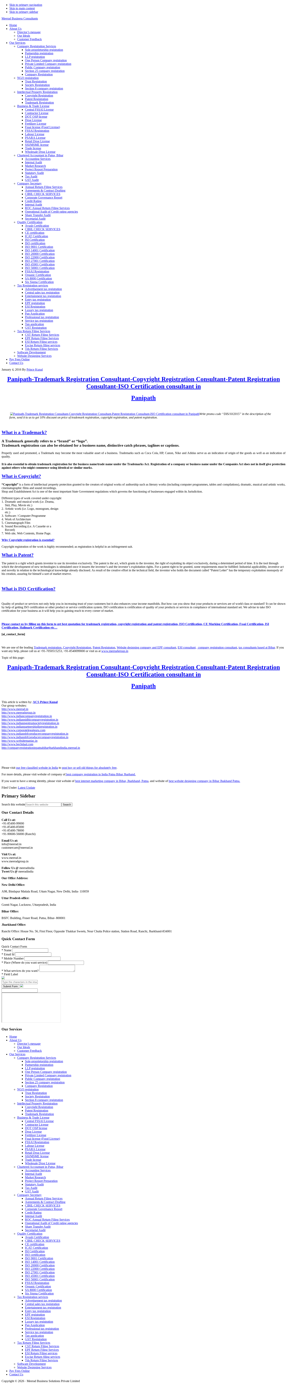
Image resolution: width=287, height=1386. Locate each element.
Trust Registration (36, 1093)
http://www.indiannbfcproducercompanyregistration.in (35, 733)
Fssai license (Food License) (42, 1138)
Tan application (34, 1335)
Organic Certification (38, 1286)
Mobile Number (13, 958)
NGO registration (28, 1089)
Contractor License (36, 1124)
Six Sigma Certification (39, 1293)
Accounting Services (38, 1170)
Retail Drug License (37, 1152)
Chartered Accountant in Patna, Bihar (40, 1166)
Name (7, 950)
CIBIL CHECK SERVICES (42, 1205)
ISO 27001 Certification (40, 1272)
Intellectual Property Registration (37, 1103)
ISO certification (35, 1254)
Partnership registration (39, 1064)
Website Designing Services (34, 1367)
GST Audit (32, 1191)
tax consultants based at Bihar (257, 647)
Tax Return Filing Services (33, 1342)
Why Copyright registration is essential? (28, 540)
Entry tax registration (38, 1311)
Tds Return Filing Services (41, 1360)
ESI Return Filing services (41, 1353)
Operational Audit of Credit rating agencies (51, 1223)
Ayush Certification (37, 1237)
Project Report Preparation (41, 1181)
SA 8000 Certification (38, 1290)
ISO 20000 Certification (40, 1265)
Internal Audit (33, 1173)
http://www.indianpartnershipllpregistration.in (29, 726)
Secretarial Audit (35, 1230)
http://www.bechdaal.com (17, 744)
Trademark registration (48, 647)
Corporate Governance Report (43, 1209)
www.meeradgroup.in (114, 651)
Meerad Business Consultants (20, 18)
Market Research (35, 1177)
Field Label (10, 974)
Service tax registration (39, 1332)
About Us (15, 1040)
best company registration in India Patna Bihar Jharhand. (100, 774)
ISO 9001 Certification (39, 1258)
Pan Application (35, 1325)
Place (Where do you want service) (25, 962)
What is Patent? (18, 554)
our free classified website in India (37, 767)
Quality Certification (29, 1233)
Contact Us (16, 1374)
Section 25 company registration (45, 1082)
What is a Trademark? (24, 432)
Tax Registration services (32, 1297)
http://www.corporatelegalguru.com (23, 730)
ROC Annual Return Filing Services (47, 1219)
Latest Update (26, 787)
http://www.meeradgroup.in (19, 712)
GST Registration (36, 1339)
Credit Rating (33, 1212)
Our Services (17, 1054)
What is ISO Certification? (28, 588)
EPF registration (35, 1314)
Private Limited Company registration (48, 1075)
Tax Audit (31, 1188)
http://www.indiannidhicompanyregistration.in (30, 719)
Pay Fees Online (19, 1371)
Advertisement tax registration (43, 1300)
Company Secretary (29, 1195)
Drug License (33, 1131)
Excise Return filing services (42, 1356)
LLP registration (35, 1068)
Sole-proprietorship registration (44, 1061)
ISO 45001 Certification (40, 1276)
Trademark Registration (39, 1114)
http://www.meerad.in (15, 709)
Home (13, 1036)
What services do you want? (20, 970)
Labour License (34, 1145)
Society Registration (37, 1096)
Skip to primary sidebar (23, 11)
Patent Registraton (104, 647)
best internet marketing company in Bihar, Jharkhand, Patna (111, 781)
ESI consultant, (187, 647)
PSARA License (35, 1149)
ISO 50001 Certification (40, 1279)
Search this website (13, 804)
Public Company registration (42, 1078)
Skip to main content (22, 8)
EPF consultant (166, 647)
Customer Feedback (29, 1050)
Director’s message (29, 1043)
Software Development (31, 1363)
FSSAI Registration (37, 1142)
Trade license (33, 1159)
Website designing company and (137, 647)
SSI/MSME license (37, 1156)
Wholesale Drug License (40, 1163)
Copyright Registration (76, 647)
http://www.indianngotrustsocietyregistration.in (30, 723)
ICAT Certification (36, 1247)
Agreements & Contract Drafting (45, 1202)
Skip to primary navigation (25, 4)
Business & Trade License (33, 1117)
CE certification (34, 1244)
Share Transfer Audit (38, 1226)
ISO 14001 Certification (40, 1261)
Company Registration (39, 1086)
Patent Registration (36, 1110)
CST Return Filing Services (42, 1346)
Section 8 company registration (44, 1100)
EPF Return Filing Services (42, 1349)
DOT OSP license (36, 1128)
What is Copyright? (21, 476)
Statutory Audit (34, 1184)
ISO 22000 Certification (40, 1268)
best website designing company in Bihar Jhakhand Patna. (204, 781)
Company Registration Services (36, 1057)
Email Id (8, 954)
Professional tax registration (42, 1328)
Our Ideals (23, 1047)
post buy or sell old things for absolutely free (89, 767)
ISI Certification (35, 1251)
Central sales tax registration (42, 1304)
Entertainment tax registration (43, 1307)
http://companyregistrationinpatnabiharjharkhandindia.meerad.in (41, 747)
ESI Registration (35, 1318)
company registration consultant (217, 647)
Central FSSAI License (39, 1121)
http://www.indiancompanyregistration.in (27, 716)
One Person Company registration (46, 1071)
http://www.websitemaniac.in (19, 740)
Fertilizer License (35, 1135)
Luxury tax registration (39, 1321)
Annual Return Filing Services (43, 1198)
